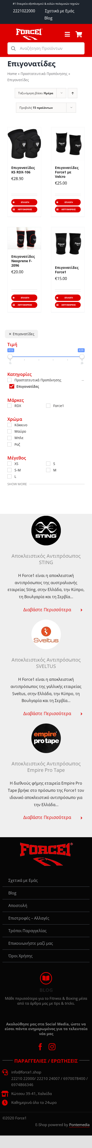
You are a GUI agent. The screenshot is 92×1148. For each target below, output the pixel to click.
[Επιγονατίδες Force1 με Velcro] (68, 144)
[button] (46, 609)
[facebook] (40, 1046)
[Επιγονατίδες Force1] (68, 244)
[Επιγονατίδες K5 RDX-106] (24, 144)
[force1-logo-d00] (46, 844)
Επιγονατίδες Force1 (67, 269)
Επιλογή (25, 202)
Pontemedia (79, 1124)
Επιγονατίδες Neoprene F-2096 (23, 261)
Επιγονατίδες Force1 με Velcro (67, 172)
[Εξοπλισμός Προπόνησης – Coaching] (29, 30)
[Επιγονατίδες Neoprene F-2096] (24, 238)
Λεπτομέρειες (25, 209)
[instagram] (52, 1046)
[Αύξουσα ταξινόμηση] (72, 93)
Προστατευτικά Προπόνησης (44, 73)
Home (12, 73)
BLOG (46, 990)
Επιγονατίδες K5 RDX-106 (23, 169)
